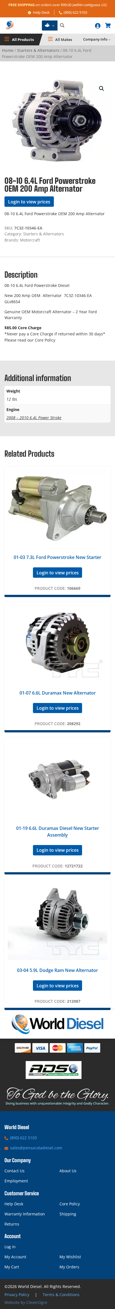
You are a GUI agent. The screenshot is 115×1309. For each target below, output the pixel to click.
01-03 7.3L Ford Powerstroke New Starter (57, 557)
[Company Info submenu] (109, 39)
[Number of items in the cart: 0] (108, 25)
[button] (102, 88)
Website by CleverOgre (25, 1302)
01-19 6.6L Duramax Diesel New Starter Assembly (57, 831)
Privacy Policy (16, 1294)
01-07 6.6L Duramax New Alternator (58, 693)
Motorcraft (30, 240)
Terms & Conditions (61, 1294)
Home (7, 50)
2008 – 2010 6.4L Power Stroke (33, 417)
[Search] (62, 25)
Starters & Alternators (38, 50)
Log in (10, 1246)
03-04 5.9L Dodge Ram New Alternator (57, 970)
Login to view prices (29, 202)
